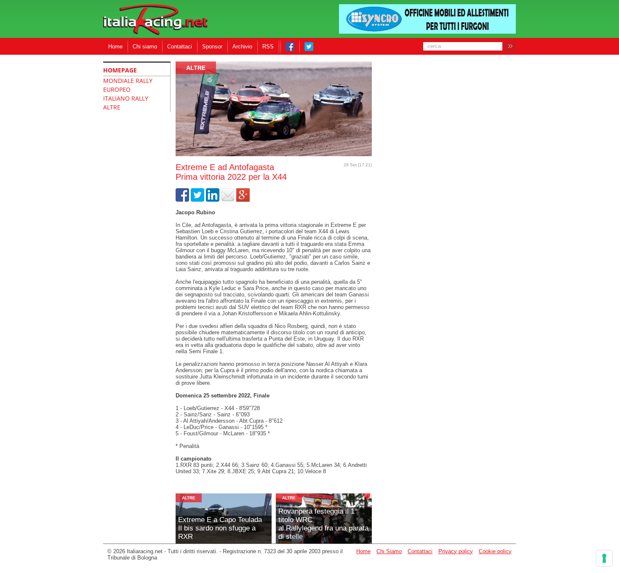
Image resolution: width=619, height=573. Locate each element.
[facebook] (182, 200)
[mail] (228, 200)
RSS (268, 46)
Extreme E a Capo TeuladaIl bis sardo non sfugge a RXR (220, 528)
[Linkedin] (212, 200)
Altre (195, 67)
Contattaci (179, 46)
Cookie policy (495, 551)
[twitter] (197, 200)
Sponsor (212, 46)
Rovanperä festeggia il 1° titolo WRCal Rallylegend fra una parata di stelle (323, 524)
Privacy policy (455, 551)
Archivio (242, 46)
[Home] (155, 20)
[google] (243, 200)
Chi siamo (145, 46)
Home (115, 46)
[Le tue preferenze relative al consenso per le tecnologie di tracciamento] (604, 558)
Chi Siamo (389, 551)
